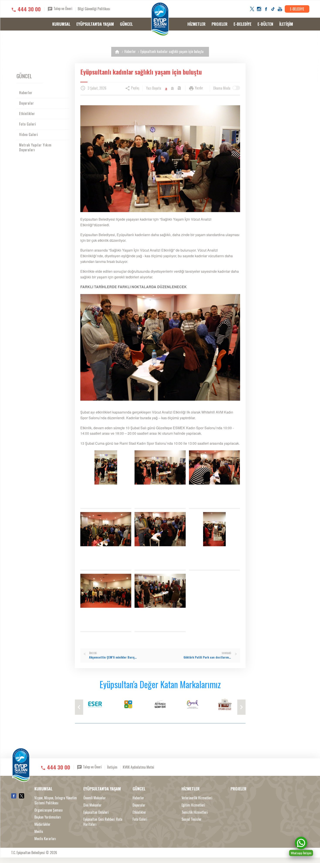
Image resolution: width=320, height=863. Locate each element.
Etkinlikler (27, 113)
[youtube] (280, 9)
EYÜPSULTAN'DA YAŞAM (95, 24)
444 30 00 (29, 9)
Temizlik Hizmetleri (195, 812)
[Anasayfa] (117, 52)
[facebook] (266, 9)
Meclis (38, 831)
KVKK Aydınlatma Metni (138, 766)
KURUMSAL (61, 24)
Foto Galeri (27, 124)
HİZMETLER (196, 24)
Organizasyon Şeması (48, 810)
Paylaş (134, 87)
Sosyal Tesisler (192, 819)
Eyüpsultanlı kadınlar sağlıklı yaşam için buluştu (172, 51)
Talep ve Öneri (62, 8)
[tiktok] (273, 9)
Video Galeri (28, 134)
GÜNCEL (126, 24)
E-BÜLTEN (265, 24)
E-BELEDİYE (297, 9)
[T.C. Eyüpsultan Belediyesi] (160, 19)
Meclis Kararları (45, 838)
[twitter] (252, 9)
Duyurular (26, 103)
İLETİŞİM (286, 24)
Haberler (130, 51)
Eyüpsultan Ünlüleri (96, 812)
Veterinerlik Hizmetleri (197, 797)
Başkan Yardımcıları (47, 817)
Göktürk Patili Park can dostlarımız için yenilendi (207, 657)
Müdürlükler (42, 824)
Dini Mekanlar (92, 805)
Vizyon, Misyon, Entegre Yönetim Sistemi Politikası (55, 800)
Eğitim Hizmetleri (193, 805)
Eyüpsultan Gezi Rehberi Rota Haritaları (102, 822)
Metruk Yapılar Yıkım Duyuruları (35, 147)
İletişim (112, 766)
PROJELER (219, 24)
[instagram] (259, 9)
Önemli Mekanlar (94, 797)
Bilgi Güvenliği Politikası (94, 8)
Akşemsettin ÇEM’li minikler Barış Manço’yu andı (113, 657)
